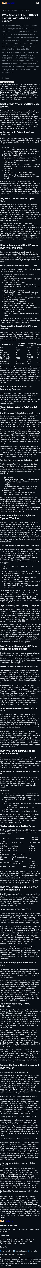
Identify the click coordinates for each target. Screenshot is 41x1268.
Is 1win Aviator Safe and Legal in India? (20, 97)
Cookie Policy (23, 1239)
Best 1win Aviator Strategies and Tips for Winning (20, 89)
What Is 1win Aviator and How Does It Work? (16, 84)
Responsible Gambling (28, 1229)
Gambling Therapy (10, 1229)
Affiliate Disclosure (15, 1241)
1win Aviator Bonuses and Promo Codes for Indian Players (19, 91)
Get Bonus (5, 78)
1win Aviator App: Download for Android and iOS (18, 93)
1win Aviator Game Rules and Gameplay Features (19, 87)
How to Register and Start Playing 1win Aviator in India (20, 85)
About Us (3, 1239)
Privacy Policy (12, 1239)
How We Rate (27, 1241)
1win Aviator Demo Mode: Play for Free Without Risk (18, 95)
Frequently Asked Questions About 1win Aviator (18, 99)
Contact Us (20, 1243)
